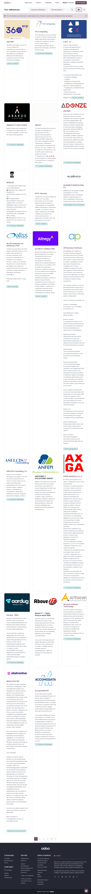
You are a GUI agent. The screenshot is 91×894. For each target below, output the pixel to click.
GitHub (6, 873)
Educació (24, 872)
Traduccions (8, 877)
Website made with (43, 891)
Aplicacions (28, 2)
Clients (39, 876)
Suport (23, 864)
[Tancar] (86, 15)
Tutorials (7, 858)
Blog (38, 874)
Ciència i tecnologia (12, 286)
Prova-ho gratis (81, 2)
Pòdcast (39, 872)
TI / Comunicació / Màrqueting (44, 53)
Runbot (6, 875)
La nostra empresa (43, 858)
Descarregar (8, 870)
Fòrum (6, 863)
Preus (57, 2)
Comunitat (48, 2)
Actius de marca (42, 860)
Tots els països (56, 10)
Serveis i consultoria (12, 63)
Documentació (8, 860)
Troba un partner (26, 879)
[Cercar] (72, 9)
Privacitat (40, 882)
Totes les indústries (38, 10)
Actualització (25, 866)
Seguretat (40, 884)
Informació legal (42, 880)
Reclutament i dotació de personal (16, 831)
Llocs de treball (42, 867)
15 (52, 839)
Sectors (38, 2)
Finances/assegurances (70, 449)
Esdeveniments (42, 870)
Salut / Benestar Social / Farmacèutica (74, 204)
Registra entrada (68, 2)
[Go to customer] (17, 29)
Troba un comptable (27, 875)
